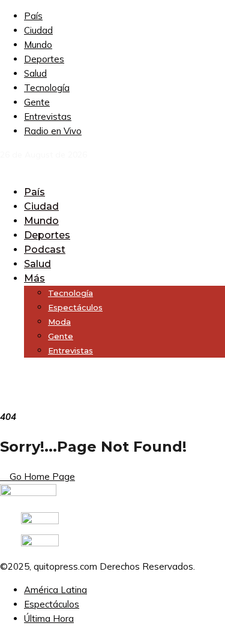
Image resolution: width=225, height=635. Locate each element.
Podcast (44, 249)
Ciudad (38, 30)
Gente (37, 102)
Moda (59, 321)
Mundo (38, 44)
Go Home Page (41, 476)
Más (34, 278)
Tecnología (47, 87)
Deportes (44, 59)
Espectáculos (75, 307)
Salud (35, 73)
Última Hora (49, 618)
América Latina (55, 589)
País (33, 16)
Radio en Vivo (53, 131)
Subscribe (20, 373)
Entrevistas (47, 116)
